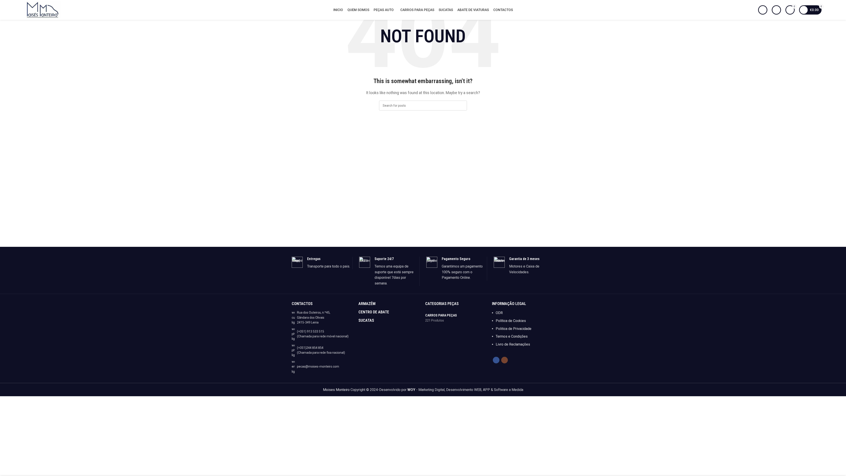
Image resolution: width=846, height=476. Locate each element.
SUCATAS (366, 320)
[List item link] (323, 334)
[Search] (763, 10)
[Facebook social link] (496, 360)
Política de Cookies (511, 321)
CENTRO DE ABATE (373, 312)
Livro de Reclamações (513, 344)
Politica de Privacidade (513, 329)
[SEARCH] (462, 105)
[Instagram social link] (504, 360)
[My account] (776, 10)
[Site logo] (42, 9)
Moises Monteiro (336, 390)
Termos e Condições (512, 336)
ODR (499, 313)
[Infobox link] (322, 263)
